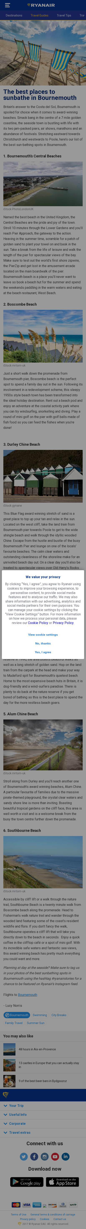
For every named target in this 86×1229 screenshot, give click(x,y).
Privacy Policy (63, 623)
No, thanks (43, 643)
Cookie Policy (38, 623)
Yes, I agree (43, 652)
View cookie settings (43, 634)
